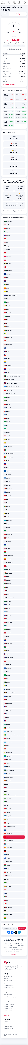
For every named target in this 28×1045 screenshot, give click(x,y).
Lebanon (8, 541)
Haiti (7, 464)
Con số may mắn (8, 1013)
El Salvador (9, 407)
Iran (7, 499)
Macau (8, 569)
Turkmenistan (9, 840)
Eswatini (8, 418)
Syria (7, 791)
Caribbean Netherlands (12, 348)
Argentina (8, 249)
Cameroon (9, 333)
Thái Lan (8, 805)
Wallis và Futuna (10, 875)
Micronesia (9, 611)
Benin (7, 284)
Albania (8, 228)
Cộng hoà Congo (10, 379)
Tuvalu (7, 844)
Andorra (8, 235)
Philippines (9, 703)
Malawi (8, 576)
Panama (8, 689)
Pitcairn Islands (10, 714)
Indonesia (8, 495)
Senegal (8, 745)
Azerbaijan (8, 256)
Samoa (8, 738)
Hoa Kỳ (8, 467)
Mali (7, 587)
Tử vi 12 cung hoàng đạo (10, 997)
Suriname (8, 787)
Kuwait (8, 531)
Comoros (8, 362)
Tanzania (8, 801)
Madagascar (9, 573)
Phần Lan (8, 710)
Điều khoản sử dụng (9, 1028)
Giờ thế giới (18, 14)
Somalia (8, 773)
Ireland (8, 506)
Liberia (8, 548)
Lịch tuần (6, 978)
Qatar (7, 717)
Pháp (7, 706)
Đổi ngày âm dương (9, 1004)
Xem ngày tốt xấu (8, 985)
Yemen (8, 879)
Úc (7, 893)
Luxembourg (9, 562)
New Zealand (9, 657)
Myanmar (8, 629)
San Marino (9, 742)
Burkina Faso (9, 312)
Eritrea (7, 411)
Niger (7, 671)
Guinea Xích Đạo (10, 453)
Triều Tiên (8, 830)
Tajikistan (8, 798)
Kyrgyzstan (9, 534)
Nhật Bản (8, 664)
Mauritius (8, 604)
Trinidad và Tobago (10, 826)
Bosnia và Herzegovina (11, 295)
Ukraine (8, 854)
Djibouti (8, 397)
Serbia (7, 749)
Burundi (8, 316)
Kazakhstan (9, 520)
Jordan (8, 516)
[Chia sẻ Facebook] (8, 932)
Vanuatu (8, 865)
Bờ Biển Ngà (9, 330)
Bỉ (6, 323)
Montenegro (9, 622)
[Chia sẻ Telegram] (19, 932)
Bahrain (8, 267)
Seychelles (9, 752)
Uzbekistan (9, 861)
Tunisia (8, 837)
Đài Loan (8, 904)
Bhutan (8, 288)
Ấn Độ (7, 918)
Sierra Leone (9, 756)
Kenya (7, 523)
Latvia (7, 538)
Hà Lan (8, 481)
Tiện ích (6, 14)
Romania (8, 721)
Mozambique (9, 626)
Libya (7, 552)
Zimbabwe (8, 886)
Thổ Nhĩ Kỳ (9, 808)
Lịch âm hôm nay (8, 976)
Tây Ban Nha (9, 847)
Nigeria (8, 675)
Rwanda (8, 724)
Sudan (7, 784)
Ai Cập (7, 224)
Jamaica (8, 513)
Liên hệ (5, 1024)
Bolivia (7, 291)
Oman (7, 678)
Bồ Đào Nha (9, 326)
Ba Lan (8, 260)
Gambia (8, 432)
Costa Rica (8, 365)
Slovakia (8, 763)
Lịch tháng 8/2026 (8, 980)
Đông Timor (9, 907)
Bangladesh (9, 270)
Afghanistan (9, 221)
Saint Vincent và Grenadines (13, 735)
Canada (8, 341)
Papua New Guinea (10, 692)
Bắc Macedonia (10, 319)
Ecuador (8, 404)
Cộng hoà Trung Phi (11, 393)
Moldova (8, 615)
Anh (7, 242)
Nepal (7, 654)
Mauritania (8, 601)
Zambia (8, 882)
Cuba (7, 372)
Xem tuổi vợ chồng (8, 1006)
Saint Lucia (9, 731)
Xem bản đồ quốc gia (10, 84)
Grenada (8, 443)
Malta (7, 590)
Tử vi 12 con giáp (8, 994)
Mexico (8, 608)
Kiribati (8, 527)
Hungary (8, 474)
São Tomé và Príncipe (11, 794)
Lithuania (8, 559)
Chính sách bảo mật (9, 1026)
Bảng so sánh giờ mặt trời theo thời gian (14, 210)
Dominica (8, 400)
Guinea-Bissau (9, 457)
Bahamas (8, 263)
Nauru (7, 650)
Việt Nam (8, 872)
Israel (7, 509)
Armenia (8, 253)
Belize (7, 281)
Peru (7, 699)
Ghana (7, 439)
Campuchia (9, 337)
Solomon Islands (10, 770)
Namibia (8, 647)
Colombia (8, 358)
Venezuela (8, 868)
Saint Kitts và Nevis (10, 728)
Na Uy (7, 636)
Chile (7, 355)
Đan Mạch (8, 900)
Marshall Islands (10, 597)
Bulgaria (8, 309)
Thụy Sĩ (8, 812)
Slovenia (8, 766)
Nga (7, 661)
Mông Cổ (8, 633)
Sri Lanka (8, 780)
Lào (7, 566)
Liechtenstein (9, 555)
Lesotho (8, 545)
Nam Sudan (9, 643)
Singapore (8, 759)
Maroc (7, 594)
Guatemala (9, 446)
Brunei (8, 305)
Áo (7, 889)
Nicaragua (8, 668)
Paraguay (8, 696)
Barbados (8, 274)
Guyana (8, 460)
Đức (7, 911)
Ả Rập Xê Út (9, 914)
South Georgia (9, 777)
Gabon (8, 428)
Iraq (7, 502)
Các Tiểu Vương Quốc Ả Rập (13, 376)
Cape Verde (9, 344)
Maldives (8, 583)
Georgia (8, 436)
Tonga (7, 823)
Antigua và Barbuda (11, 245)
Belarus (8, 277)
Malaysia (8, 580)
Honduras (8, 471)
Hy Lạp (8, 478)
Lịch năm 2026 (7, 983)
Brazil (7, 302)
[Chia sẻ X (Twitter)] (15, 932)
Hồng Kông (9, 488)
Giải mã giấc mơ (8, 1010)
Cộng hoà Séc (9, 390)
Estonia (8, 414)
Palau (7, 685)
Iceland (8, 492)
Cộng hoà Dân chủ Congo (12, 386)
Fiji (7, 425)
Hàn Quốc (8, 485)
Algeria (8, 231)
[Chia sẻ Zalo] (12, 932)
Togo (7, 819)
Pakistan (8, 682)
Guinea (8, 450)
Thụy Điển (8, 816)
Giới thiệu (6, 1021)
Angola (8, 238)
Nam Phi (8, 640)
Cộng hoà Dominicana (11, 383)
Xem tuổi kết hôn (8, 1008)
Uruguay (8, 858)
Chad (7, 351)
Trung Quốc (9, 833)
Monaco (8, 618)
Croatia (8, 369)
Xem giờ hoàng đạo (9, 987)
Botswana (8, 298)
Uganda (8, 851)
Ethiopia (8, 421)
